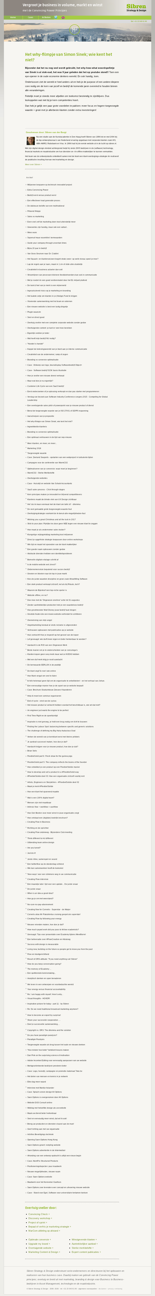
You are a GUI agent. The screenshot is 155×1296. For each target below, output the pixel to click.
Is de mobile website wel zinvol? (41, 564)
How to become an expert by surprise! (44, 1015)
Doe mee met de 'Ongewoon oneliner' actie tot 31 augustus (53, 600)
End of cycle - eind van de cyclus (41, 701)
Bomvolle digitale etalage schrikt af (42, 560)
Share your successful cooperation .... (44, 1020)
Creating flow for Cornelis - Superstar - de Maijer (49, 909)
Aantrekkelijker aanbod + (85, 1243)
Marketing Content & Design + (44, 1252)
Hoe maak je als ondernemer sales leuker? (46, 530)
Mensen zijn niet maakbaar (39, 803)
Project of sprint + (37, 1222)
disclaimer (103, 1289)
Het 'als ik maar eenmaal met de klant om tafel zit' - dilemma (54, 504)
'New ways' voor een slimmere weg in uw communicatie (51, 874)
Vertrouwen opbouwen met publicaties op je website (50, 630)
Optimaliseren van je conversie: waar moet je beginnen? (52, 469)
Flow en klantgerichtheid (38, 954)
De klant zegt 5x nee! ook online (41, 671)
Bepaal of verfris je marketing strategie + (49, 1226)
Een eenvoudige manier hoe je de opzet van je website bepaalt (55, 686)
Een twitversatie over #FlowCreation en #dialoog (49, 939)
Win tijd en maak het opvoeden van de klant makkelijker (52, 544)
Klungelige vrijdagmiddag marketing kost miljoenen (50, 535)
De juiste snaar (34, 889)
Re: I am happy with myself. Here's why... (45, 994)
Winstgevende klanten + (84, 1239)
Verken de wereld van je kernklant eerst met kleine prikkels (53, 737)
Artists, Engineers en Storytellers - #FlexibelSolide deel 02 (53, 782)
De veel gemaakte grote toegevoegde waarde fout (49, 509)
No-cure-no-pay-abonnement (40, 904)
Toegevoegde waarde (37, 453)
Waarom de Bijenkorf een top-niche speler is (47, 590)
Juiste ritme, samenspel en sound (42, 859)
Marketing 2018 (34, 448)
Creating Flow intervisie (37, 879)
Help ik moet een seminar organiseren (44, 696)
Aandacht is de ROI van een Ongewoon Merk (47, 645)
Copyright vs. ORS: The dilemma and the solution (49, 1030)
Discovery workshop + (40, 1218)
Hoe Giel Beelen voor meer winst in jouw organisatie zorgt (53, 813)
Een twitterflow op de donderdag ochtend (45, 864)
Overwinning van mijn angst (39, 620)
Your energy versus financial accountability (46, 989)
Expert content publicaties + (86, 1252)
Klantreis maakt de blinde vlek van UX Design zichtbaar (52, 499)
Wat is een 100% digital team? (40, 798)
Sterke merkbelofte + (83, 1248)
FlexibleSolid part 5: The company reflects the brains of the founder (57, 762)
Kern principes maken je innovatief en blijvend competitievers (54, 494)
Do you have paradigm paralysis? (42, 1035)
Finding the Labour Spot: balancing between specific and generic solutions (60, 727)
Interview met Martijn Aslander (40, 1088)
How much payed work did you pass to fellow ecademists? (53, 930)
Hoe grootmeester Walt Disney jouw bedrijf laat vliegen (51, 610)
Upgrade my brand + (39, 1243)
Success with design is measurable (43, 944)
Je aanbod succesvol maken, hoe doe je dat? (47, 742)
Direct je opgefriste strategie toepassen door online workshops (55, 540)
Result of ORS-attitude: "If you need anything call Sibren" (52, 959)
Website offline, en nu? (37, 595)
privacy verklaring (115, 1289)
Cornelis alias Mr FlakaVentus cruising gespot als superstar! (54, 914)
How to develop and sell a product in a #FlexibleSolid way (53, 772)
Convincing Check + (39, 1214)
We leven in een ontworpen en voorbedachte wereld (50, 984)
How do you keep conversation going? (44, 964)
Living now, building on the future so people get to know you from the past (60, 949)
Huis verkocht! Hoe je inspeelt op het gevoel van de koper (53, 635)
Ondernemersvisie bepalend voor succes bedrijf (48, 569)
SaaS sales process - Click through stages (46, 490)
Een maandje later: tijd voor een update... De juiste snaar (52, 884)
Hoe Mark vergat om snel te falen (42, 676)
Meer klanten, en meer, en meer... (42, 443)
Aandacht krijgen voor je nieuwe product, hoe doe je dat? (52, 747)
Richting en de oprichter (38, 828)
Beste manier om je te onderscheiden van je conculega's (52, 650)
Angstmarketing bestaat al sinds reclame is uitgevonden (52, 625)
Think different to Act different (40, 838)
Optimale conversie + (39, 1239)
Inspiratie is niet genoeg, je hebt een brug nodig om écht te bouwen (57, 722)
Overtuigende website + (40, 1248)
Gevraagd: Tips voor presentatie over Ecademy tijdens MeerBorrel (56, 934)
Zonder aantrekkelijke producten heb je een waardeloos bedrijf (55, 605)
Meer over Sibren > (33, 164)
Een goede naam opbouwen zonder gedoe (46, 549)
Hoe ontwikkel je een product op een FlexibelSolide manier (53, 767)
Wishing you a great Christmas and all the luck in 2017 (51, 519)
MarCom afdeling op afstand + (44, 1230)
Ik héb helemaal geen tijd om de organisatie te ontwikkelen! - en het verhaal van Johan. (66, 681)
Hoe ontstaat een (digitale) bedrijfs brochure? (47, 818)
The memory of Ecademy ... (39, 969)
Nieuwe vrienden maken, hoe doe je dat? (45, 924)
